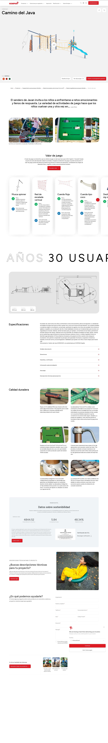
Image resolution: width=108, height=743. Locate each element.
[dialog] (54, 371)
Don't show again (87, 650)
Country (71, 637)
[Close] (104, 627)
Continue (87, 645)
